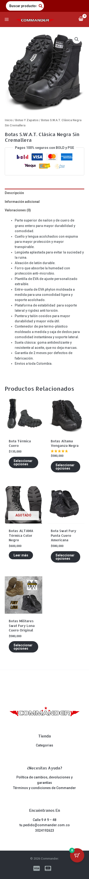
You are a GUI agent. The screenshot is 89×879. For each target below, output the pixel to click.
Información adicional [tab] (22, 202)
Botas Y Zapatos (26, 120)
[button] (76, 39)
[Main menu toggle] (6, 19)
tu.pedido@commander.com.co (44, 825)
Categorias (44, 745)
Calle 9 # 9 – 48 (44, 820)
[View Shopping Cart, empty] (80, 19)
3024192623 (44, 830)
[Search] (41, 6)
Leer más (21, 555)
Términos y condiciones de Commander (44, 788)
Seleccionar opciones (23, 462)
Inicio (9, 120)
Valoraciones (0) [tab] (18, 210)
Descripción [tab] (14, 193)
